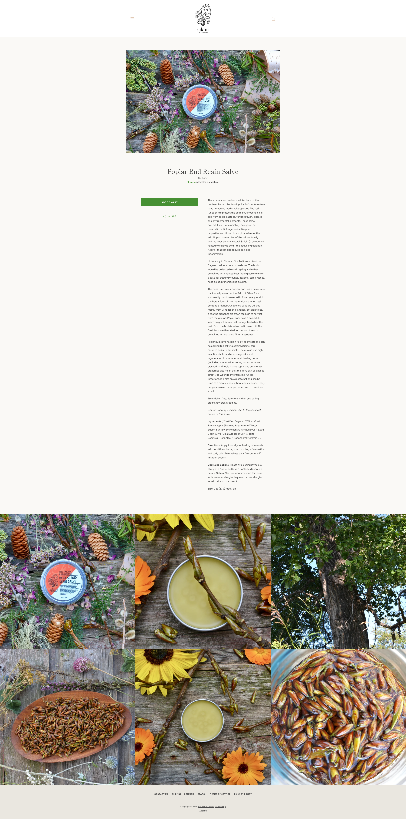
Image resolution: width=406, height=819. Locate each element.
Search (202, 794)
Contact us (161, 794)
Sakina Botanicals (206, 806)
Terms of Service (220, 794)
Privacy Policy (243, 794)
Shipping (191, 182)
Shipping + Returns (183, 794)
